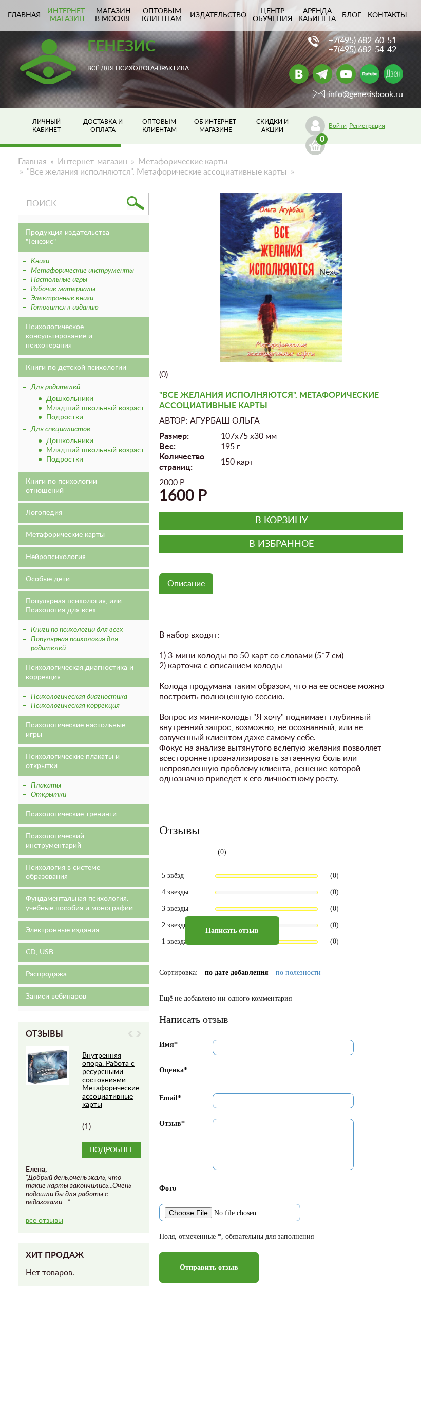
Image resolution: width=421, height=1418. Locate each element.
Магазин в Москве (113, 15)
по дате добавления (237, 972)
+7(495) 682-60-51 (362, 40)
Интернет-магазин (67, 15)
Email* (170, 1098)
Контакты (387, 15)
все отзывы (44, 1220)
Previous (130, 1034)
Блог (351, 15)
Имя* (168, 1044)
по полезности (298, 972)
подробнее (111, 1150)
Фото (167, 1188)
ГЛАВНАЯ (24, 15)
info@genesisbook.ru (365, 94)
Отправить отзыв (209, 1267)
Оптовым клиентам (162, 15)
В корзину (281, 520)
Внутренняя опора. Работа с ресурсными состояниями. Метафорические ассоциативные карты (110, 1080)
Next (138, 1034)
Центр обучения (272, 15)
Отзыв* (172, 1123)
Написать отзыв (232, 930)
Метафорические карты (183, 162)
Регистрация (367, 126)
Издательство (218, 15)
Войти (338, 126)
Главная (32, 162)
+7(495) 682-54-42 (362, 50)
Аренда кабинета (317, 15)
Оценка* (173, 1070)
